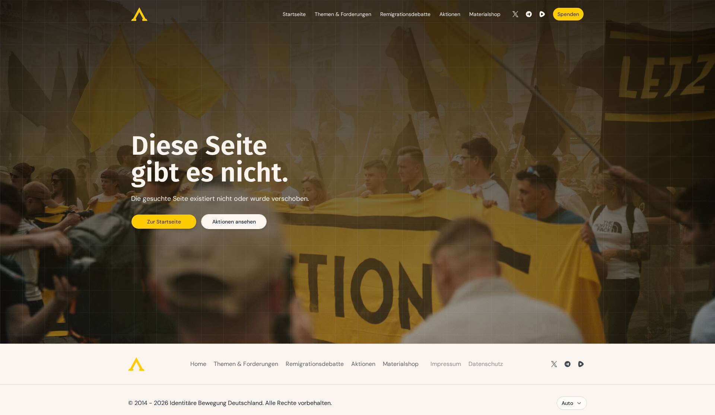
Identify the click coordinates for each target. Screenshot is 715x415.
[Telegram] (529, 14)
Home (198, 364)
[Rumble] (542, 14)
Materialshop (484, 14)
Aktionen (449, 14)
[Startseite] (139, 14)
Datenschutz (485, 364)
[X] (515, 14)
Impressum (445, 364)
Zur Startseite (164, 221)
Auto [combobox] (567, 403)
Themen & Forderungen (343, 14)
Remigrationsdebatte (405, 14)
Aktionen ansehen (234, 221)
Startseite (294, 14)
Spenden (568, 14)
